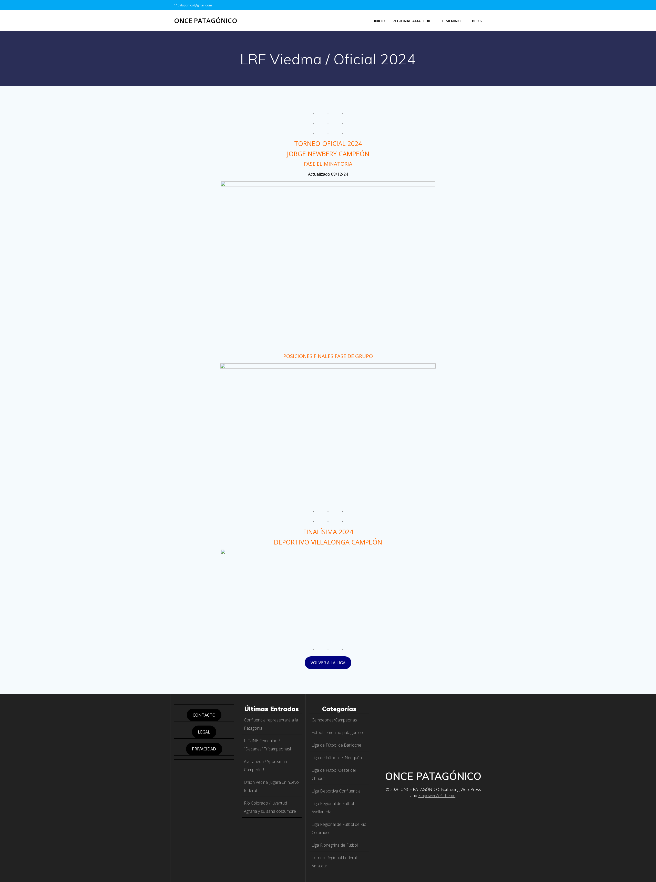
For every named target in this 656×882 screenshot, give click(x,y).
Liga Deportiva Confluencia (336, 791)
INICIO (379, 20)
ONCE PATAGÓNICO (205, 20)
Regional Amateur (411, 20)
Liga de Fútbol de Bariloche (336, 745)
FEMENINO (451, 20)
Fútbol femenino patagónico (337, 732)
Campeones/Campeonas (334, 720)
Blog (477, 20)
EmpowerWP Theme (436, 795)
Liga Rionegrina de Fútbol (335, 845)
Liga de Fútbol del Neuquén (337, 757)
